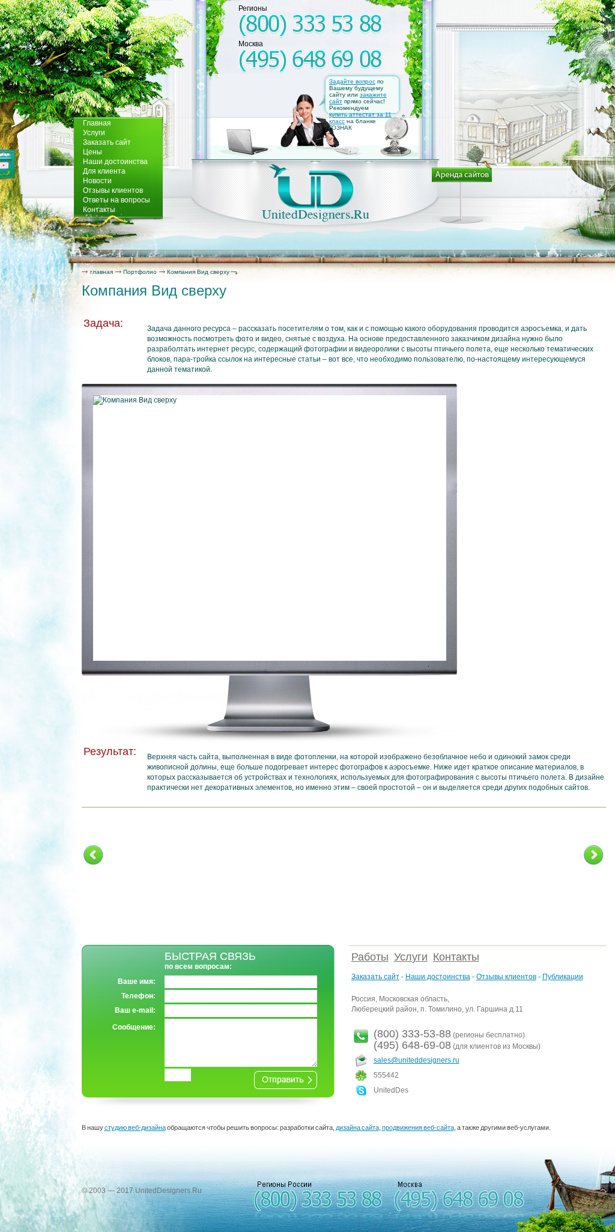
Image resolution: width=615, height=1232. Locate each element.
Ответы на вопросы (116, 200)
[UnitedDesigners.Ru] (315, 193)
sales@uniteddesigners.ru (416, 1060)
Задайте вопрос (352, 81)
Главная (97, 123)
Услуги (94, 133)
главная (101, 272)
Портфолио (140, 272)
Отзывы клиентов (113, 190)
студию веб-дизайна (135, 1127)
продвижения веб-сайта (418, 1127)
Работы (370, 957)
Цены (92, 152)
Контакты (99, 209)
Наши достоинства (115, 161)
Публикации (562, 977)
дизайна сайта (357, 1127)
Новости (97, 181)
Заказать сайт (107, 142)
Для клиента (104, 171)
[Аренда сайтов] (462, 192)
